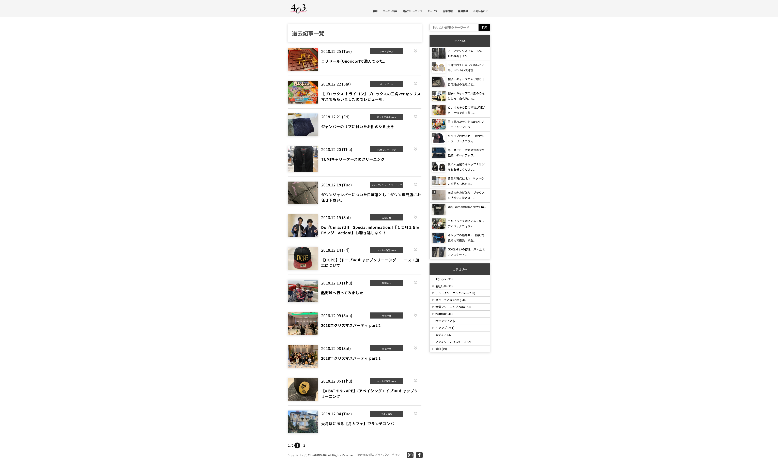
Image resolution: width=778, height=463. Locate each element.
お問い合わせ (480, 11)
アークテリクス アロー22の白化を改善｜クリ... (466, 53)
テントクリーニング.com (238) (455, 293)
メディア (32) (443, 335)
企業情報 (448, 11)
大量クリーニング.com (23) (453, 307)
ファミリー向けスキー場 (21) (453, 342)
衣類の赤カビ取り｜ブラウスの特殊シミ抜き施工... (466, 195)
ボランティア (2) (445, 321)
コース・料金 (390, 11)
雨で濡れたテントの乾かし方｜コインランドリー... (466, 124)
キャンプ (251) (444, 328)
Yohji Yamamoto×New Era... (467, 207)
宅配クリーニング (412, 11)
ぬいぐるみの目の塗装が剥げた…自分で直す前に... (466, 110)
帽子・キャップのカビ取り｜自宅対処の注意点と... (466, 81)
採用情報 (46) (444, 314)
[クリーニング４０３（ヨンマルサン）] (299, 8)
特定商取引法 (365, 455)
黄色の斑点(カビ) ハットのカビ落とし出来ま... (466, 181)
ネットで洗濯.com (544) (451, 300)
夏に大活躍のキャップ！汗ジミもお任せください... (466, 166)
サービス (432, 11)
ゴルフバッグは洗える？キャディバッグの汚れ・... (466, 223)
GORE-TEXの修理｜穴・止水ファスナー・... (466, 252)
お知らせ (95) (444, 279)
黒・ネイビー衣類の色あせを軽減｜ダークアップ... (466, 152)
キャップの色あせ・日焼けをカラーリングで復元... (466, 138)
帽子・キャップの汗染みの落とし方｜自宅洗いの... (466, 96)
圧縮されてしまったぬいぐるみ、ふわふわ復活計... (466, 67)
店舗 (375, 11)
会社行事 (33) (444, 286)
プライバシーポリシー (389, 455)
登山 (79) (441, 349)
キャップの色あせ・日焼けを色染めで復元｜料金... (466, 237)
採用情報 (463, 11)
